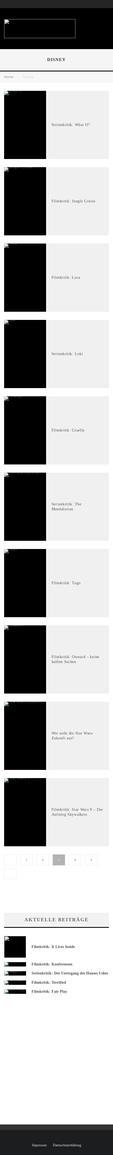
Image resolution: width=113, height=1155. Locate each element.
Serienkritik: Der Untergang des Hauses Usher (70, 973)
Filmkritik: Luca (66, 277)
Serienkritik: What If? (71, 125)
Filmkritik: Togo (66, 583)
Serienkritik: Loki (67, 354)
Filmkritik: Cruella (68, 430)
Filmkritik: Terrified (49, 982)
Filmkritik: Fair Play (49, 991)
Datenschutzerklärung (67, 1145)
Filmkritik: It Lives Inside (53, 947)
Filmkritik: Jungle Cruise (73, 201)
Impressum (39, 1145)
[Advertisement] (78, 26)
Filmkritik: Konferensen (52, 964)
